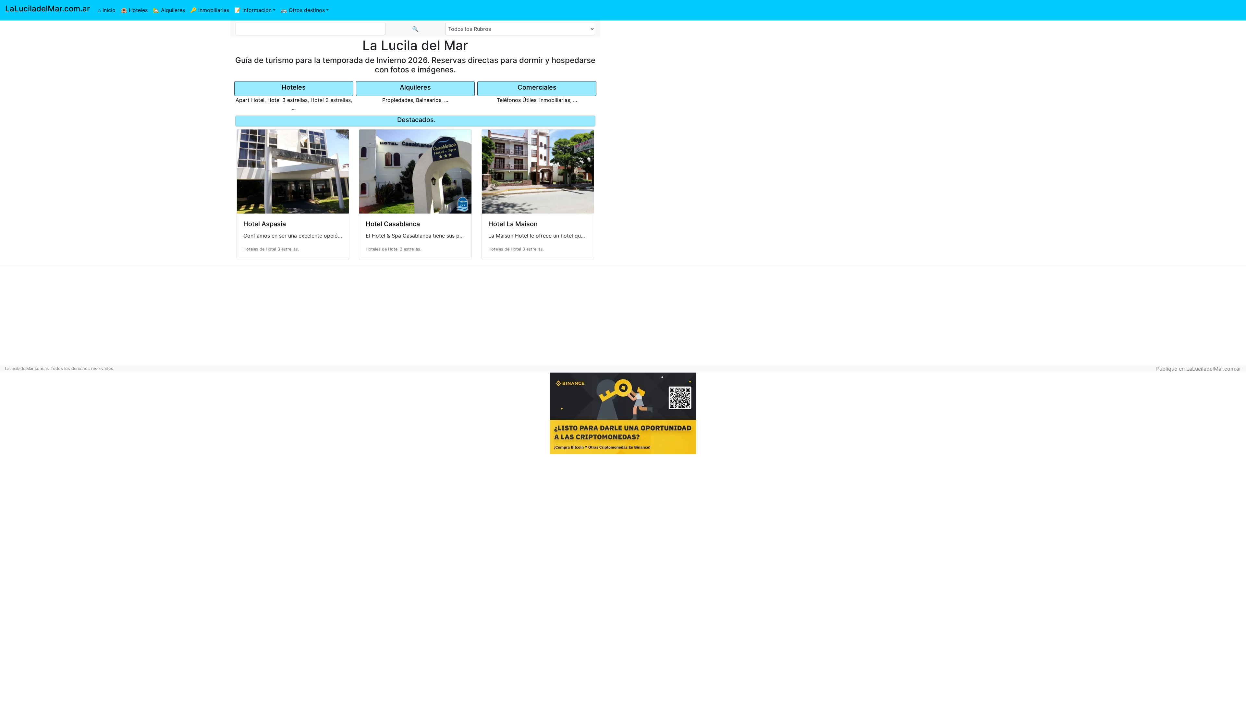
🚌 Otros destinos (303, 10)
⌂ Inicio (107, 10)
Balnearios (428, 100)
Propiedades (397, 100)
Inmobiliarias (554, 100)
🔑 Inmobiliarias (209, 10)
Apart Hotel (250, 100)
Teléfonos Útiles (516, 100)
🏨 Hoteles (134, 10)
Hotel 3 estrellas (287, 100)
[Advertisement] (1038, 66)
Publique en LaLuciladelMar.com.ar (1198, 368)
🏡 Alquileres (169, 10)
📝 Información (253, 10)
